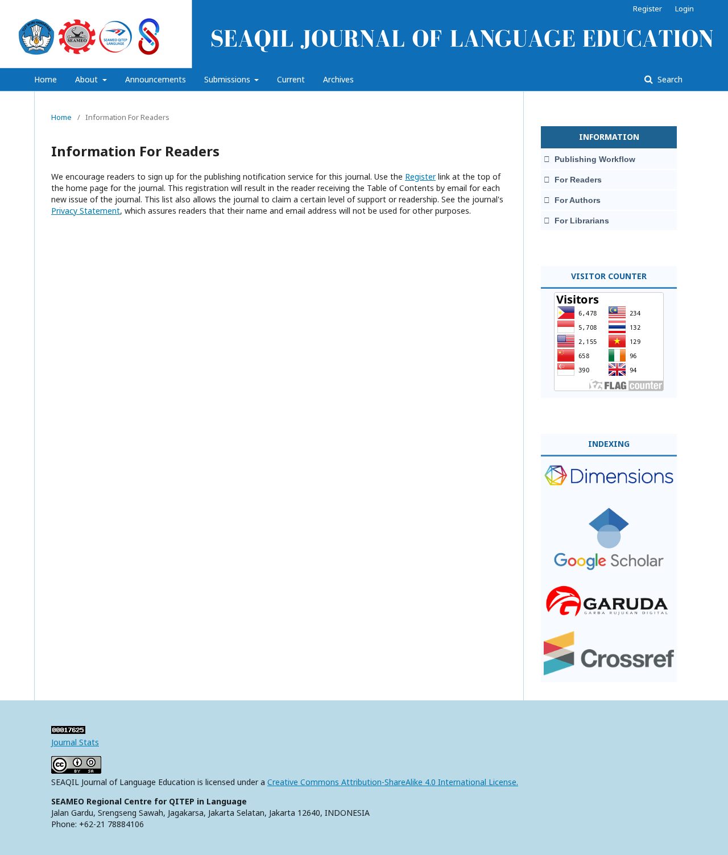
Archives (338, 79)
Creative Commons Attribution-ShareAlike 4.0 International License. (392, 782)
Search (668, 79)
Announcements (155, 79)
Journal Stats (75, 742)
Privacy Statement (85, 210)
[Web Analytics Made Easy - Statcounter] (68, 730)
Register (647, 8)
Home (45, 79)
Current (291, 79)
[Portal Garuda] (609, 616)
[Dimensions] (609, 492)
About (87, 79)
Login (684, 8)
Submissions (228, 79)
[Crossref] (609, 672)
